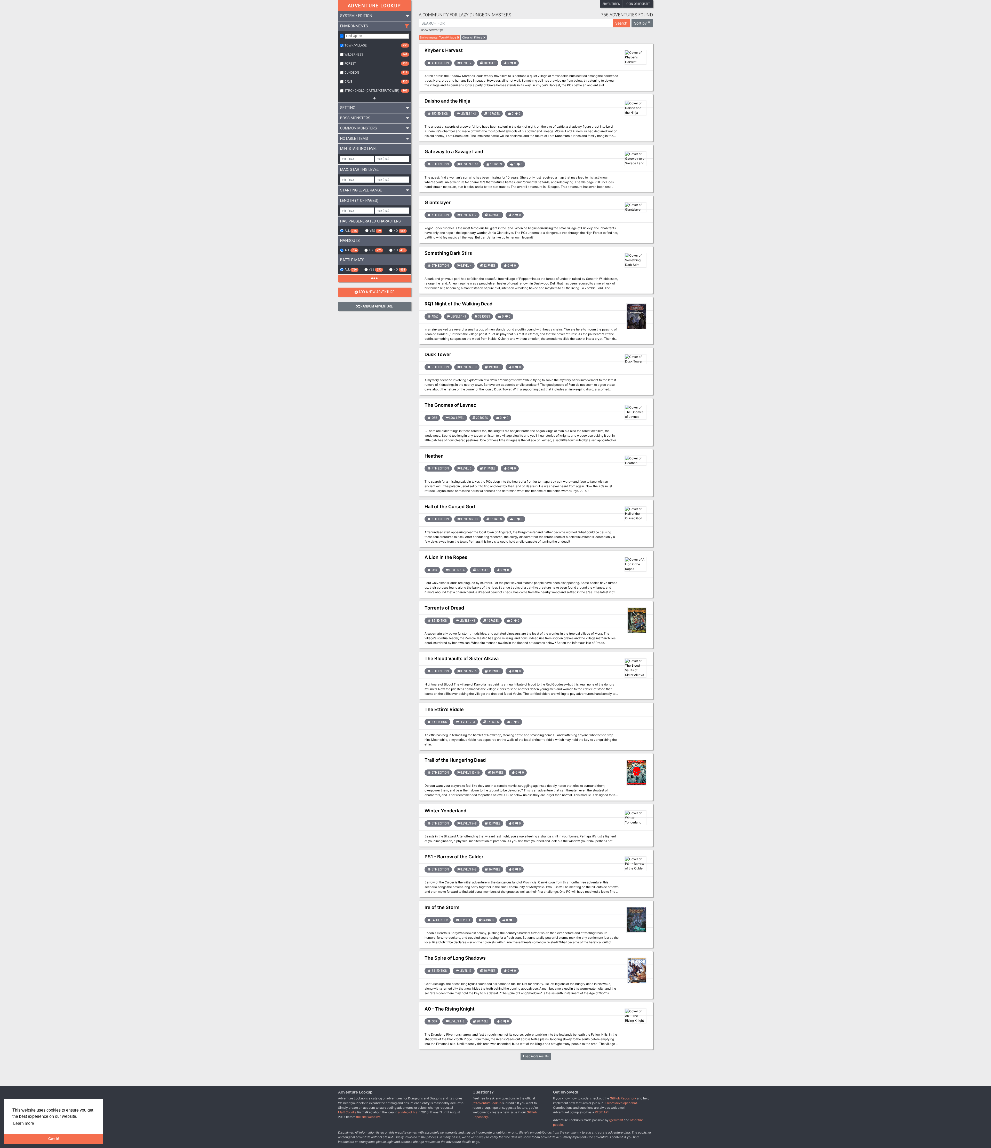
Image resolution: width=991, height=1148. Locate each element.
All (351, 231)
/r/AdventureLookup (487, 1103)
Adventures (611, 4)
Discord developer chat (620, 1103)
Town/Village (376, 45)
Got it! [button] (53, 1139)
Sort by (640, 23)
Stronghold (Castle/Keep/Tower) (376, 91)
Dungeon (376, 72)
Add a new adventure (376, 292)
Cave (376, 81)
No (399, 231)
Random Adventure (377, 306)
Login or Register (637, 4)
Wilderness (376, 54)
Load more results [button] (536, 1056)
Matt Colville (347, 1112)
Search (621, 23)
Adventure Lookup (374, 5)
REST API (602, 1112)
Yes (375, 231)
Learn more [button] (23, 1123)
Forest (376, 63)
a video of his (407, 1112)
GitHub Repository (623, 1098)
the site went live (368, 1117)
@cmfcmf (616, 1120)
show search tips (432, 30)
